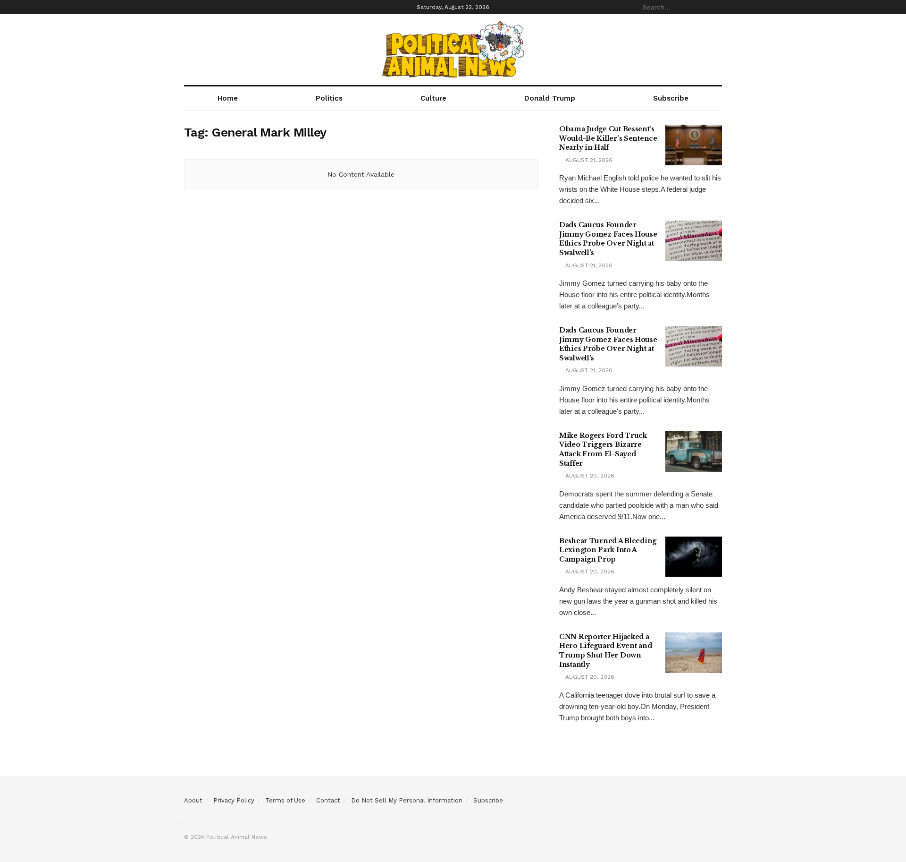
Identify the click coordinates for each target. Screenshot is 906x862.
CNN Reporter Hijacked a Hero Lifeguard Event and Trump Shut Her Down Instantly (605, 650)
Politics (329, 98)
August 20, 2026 (588, 475)
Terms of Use (285, 800)
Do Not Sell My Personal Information (406, 800)
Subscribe (670, 98)
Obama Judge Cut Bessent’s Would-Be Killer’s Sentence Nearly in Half (608, 138)
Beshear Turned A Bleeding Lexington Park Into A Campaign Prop (607, 550)
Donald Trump (549, 98)
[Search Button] (716, 7)
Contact (328, 800)
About (193, 800)
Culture (433, 98)
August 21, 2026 (587, 160)
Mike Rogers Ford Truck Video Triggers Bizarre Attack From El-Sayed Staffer (603, 449)
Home (228, 98)
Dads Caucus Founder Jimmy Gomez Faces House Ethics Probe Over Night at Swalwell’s (608, 239)
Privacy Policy (233, 800)
